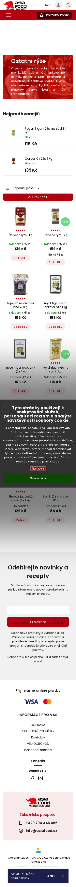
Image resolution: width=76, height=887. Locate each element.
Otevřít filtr (40, 197)
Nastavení (38, 468)
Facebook (32, 778)
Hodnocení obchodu (38, 750)
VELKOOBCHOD (38, 743)
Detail (20, 520)
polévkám (54, 77)
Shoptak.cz (54, 866)
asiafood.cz (40, 778)
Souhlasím (38, 478)
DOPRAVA (38, 725)
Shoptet (32, 866)
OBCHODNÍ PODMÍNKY (38, 731)
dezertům (18, 81)
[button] (47, 144)
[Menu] (8, 15)
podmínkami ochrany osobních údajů (38, 623)
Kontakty (38, 737)
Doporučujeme (23, 188)
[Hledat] (68, 5)
